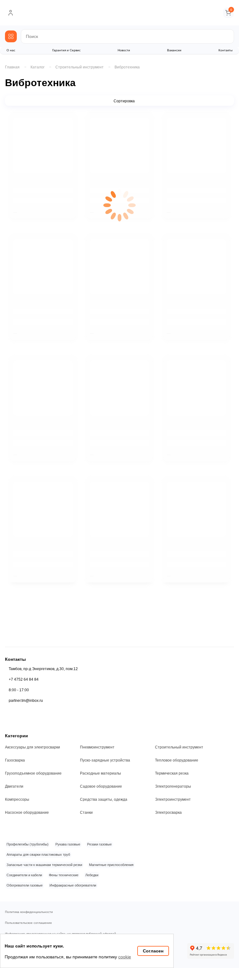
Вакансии (174, 50)
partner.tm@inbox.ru (26, 700)
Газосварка (15, 760)
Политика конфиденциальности (29, 912)
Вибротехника (127, 67)
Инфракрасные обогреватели (72, 885)
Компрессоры (17, 799)
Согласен (153, 950)
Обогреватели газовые (25, 885)
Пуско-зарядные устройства (105, 760)
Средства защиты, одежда (103, 799)
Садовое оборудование (101, 786)
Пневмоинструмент (97, 747)
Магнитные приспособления (111, 865)
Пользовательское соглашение (28, 922)
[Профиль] (10, 12)
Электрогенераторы (173, 786)
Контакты (225, 50)
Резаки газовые (99, 844)
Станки (86, 812)
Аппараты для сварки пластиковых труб (38, 854)
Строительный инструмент (179, 747)
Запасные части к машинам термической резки (44, 865)
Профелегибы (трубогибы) (28, 844)
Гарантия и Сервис (66, 50)
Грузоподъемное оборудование (33, 773)
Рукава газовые (67, 844)
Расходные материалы (100, 773)
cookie (124, 956)
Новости (124, 50)
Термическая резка (172, 773)
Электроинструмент (173, 799)
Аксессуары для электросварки (32, 747)
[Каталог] (11, 36)
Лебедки (91, 875)
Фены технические (63, 875)
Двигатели (14, 786)
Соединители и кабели (24, 875)
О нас (11, 50)
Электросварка (168, 812)
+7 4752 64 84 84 (24, 679)
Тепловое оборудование (176, 760)
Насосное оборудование (27, 812)
